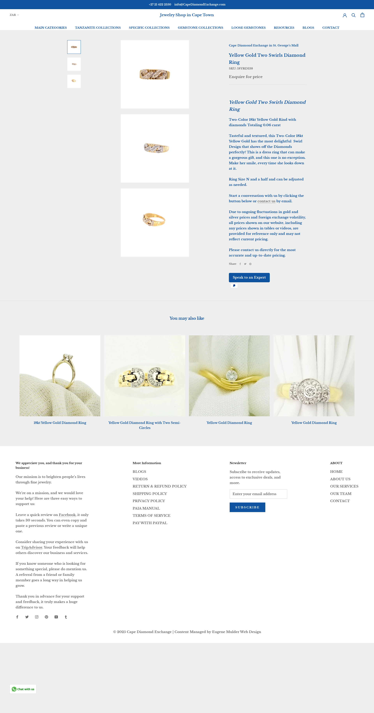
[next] (361, 378)
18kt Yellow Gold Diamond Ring (60, 423)
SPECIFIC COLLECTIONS (149, 27)
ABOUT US (340, 479)
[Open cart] (362, 15)
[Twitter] (245, 264)
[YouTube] (56, 617)
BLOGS (308, 27)
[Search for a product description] (354, 15)
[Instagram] (36, 617)
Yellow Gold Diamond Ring (229, 423)
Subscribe (247, 507)
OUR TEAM (340, 494)
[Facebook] (240, 264)
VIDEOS (140, 479)
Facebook (67, 515)
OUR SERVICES (344, 486)
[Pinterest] (250, 264)
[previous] (12, 378)
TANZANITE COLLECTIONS (98, 27)
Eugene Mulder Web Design (236, 632)
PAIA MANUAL (146, 508)
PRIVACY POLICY (149, 501)
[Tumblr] (66, 617)
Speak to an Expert (249, 277)
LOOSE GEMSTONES (248, 27)
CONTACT (330, 27)
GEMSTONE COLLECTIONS (200, 27)
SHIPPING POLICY (150, 494)
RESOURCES (284, 27)
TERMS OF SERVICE (151, 516)
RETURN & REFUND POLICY (160, 486)
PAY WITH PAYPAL (150, 523)
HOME (336, 472)
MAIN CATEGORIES (51, 27)
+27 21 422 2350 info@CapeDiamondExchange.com (187, 4)
